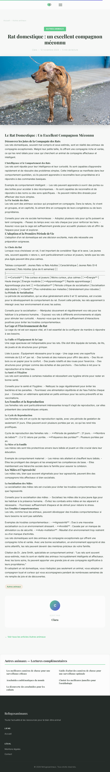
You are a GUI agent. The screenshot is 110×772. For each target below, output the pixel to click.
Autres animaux (19, 20)
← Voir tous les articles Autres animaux (25, 636)
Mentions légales (12, 749)
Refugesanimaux (16, 713)
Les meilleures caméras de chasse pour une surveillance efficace (28, 672)
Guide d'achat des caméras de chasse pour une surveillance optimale (80, 672)
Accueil (6, 20)
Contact (8, 754)
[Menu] (60, 5)
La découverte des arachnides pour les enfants (25, 688)
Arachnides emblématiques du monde (25, 680)
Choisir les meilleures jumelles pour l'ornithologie (77, 682)
